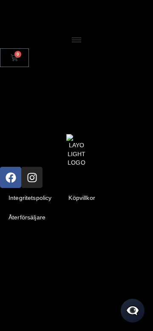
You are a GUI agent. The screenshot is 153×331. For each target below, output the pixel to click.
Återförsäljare (26, 217)
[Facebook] (10, 177)
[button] (76, 40)
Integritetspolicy (29, 197)
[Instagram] (31, 177)
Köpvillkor (81, 197)
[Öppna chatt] (132, 311)
